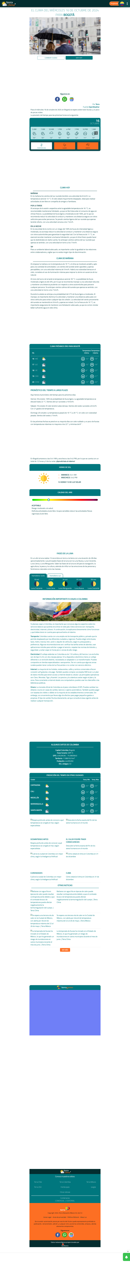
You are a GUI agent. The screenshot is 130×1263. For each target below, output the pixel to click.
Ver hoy (79, 58)
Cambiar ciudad (51, 58)
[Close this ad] (128, 1251)
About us (83, 1217)
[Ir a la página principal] (9, 3)
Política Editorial (73, 1217)
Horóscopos (65, 1187)
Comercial (60, 1200)
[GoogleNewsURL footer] (71, 1234)
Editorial (71, 1200)
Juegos (93, 1187)
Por (96, 104)
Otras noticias (65, 1192)
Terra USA (38, 1187)
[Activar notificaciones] (117, 1257)
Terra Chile (38, 1182)
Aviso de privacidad (59, 1217)
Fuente (91, 107)
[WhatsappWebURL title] (64, 99)
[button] (13, 79)
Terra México (91, 1182)
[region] (65, 76)
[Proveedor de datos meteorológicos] (65, 1244)
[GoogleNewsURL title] (71, 99)
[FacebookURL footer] (57, 1234)
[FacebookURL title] (57, 99)
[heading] (65, 950)
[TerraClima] (122, 4)
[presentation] (96, 133)
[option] (41, 146)
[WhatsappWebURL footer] (64, 1234)
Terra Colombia (65, 1182)
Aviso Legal (47, 1217)
